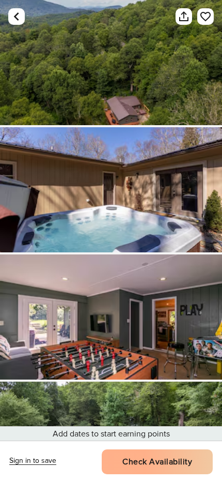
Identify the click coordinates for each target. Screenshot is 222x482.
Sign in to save (32, 460)
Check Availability (157, 462)
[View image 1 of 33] (111, 62)
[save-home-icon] (200, 16)
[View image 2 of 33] (111, 189)
